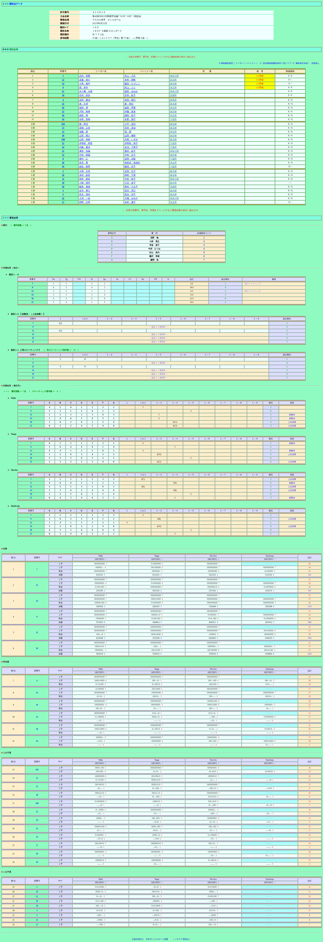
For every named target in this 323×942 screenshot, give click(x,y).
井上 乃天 (130, 76)
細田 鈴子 (130, 115)
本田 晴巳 (130, 100)
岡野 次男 (84, 202)
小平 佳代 (130, 124)
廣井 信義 (84, 151)
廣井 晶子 (130, 151)
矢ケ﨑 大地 (85, 91)
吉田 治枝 (130, 159)
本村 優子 (130, 202)
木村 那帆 (130, 79)
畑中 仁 (83, 159)
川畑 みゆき (131, 198)
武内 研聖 (84, 76)
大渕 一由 (84, 198)
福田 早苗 (130, 107)
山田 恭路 (84, 139)
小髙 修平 (84, 83)
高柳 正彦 (84, 128)
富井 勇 (83, 162)
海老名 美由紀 (132, 162)
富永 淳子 (130, 194)
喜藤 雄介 (84, 79)
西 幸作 (83, 87)
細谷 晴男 (84, 166)
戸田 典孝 (84, 111)
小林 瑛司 (84, 183)
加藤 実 (83, 131)
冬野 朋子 (130, 119)
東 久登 (83, 104)
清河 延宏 (84, 175)
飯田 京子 (130, 166)
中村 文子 (130, 155)
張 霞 (127, 131)
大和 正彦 (84, 171)
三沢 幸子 (130, 183)
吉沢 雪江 (130, 190)
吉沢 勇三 (84, 190)
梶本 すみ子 (131, 186)
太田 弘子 (130, 171)
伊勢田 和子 (131, 143)
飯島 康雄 (84, 186)
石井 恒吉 (84, 95)
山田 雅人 (84, 135)
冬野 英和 (84, 119)
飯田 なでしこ (132, 83)
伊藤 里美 (130, 111)
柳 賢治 (83, 124)
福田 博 (83, 107)
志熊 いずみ (131, 139)
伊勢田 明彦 (85, 143)
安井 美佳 (130, 128)
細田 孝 (83, 115)
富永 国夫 (84, 194)
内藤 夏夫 (84, 147)
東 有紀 (128, 104)
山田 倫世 (130, 135)
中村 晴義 (84, 155)
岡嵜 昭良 (84, 179)
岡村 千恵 (130, 175)
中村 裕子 (130, 179)
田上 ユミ (130, 87)
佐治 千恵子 (131, 147)
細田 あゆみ (131, 91)
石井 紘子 (130, 95)
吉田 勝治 (84, 100)
